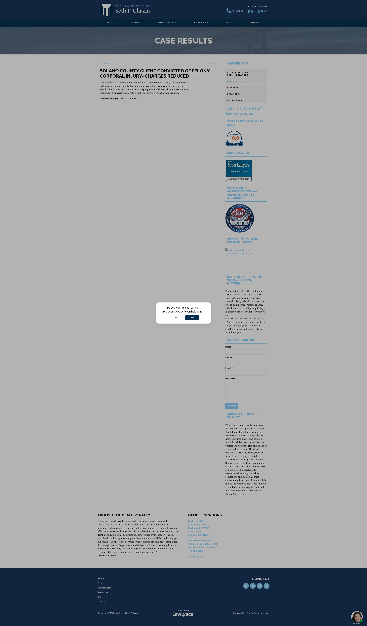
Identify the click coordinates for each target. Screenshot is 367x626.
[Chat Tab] (183, 313)
